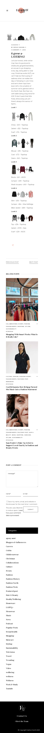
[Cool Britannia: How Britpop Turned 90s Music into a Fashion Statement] (22, 357)
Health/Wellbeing (13, 599)
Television (10, 652)
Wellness (9, 680)
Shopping (20, 326)
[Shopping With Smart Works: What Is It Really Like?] (22, 299)
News (14, 435)
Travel (8, 656)
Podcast (9, 623)
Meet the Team (22, 721)
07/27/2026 (9, 384)
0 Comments (15, 50)
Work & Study (12, 684)
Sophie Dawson (19, 47)
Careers (9, 546)
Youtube (9, 688)
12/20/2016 (14, 45)
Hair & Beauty (12, 595)
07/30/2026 (9, 331)
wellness (9, 676)
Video (8, 668)
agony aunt (11, 538)
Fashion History (25, 376)
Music (8, 615)
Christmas (10, 558)
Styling (27, 326)
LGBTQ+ (9, 607)
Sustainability (11, 329)
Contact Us (22, 716)
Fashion (27, 324)
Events (20, 324)
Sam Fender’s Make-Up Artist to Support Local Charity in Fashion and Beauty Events (22, 445)
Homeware (10, 603)
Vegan (8, 664)
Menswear (10, 381)
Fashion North (11, 326)
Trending (10, 660)
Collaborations (12, 324)
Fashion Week (12, 587)
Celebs (8, 550)
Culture (9, 376)
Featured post (22, 379)
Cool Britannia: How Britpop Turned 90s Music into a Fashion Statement (21, 388)
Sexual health (11, 632)
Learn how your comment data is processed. (14, 512)
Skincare (27, 435)
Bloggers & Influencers (16, 542)
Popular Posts (12, 628)
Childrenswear (12, 554)
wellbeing (10, 672)
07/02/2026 (9, 440)
